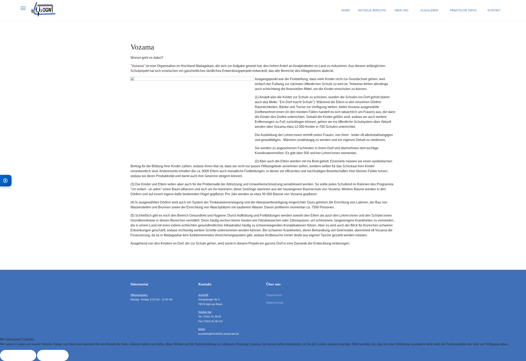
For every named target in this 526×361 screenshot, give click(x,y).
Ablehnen (53, 355)
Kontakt (494, 10)
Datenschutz (274, 302)
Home (345, 10)
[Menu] (23, 8)
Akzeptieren (18, 355)
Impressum (274, 295)
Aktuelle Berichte (372, 10)
